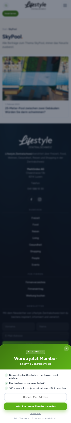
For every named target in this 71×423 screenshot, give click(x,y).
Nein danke (35, 413)
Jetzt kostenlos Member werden (35, 406)
